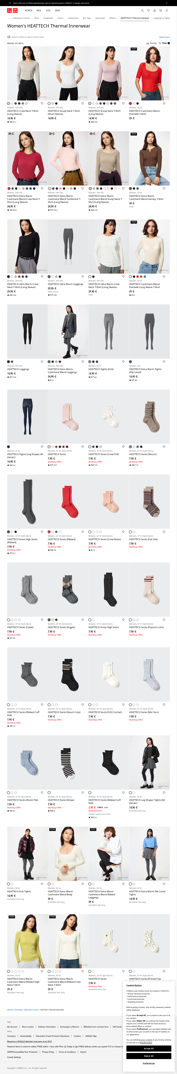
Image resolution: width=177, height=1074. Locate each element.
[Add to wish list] (42, 103)
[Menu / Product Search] (167, 10)
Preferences (149, 1063)
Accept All (149, 1048)
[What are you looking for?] (142, 10)
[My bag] (161, 10)
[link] (91, 3)
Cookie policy (146, 1042)
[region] (149, 1026)
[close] (10, 3)
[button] (27, 73)
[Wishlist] (148, 10)
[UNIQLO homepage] (12, 10)
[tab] (28, 10)
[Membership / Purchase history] (155, 10)
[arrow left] (10, 18)
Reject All (149, 1056)
